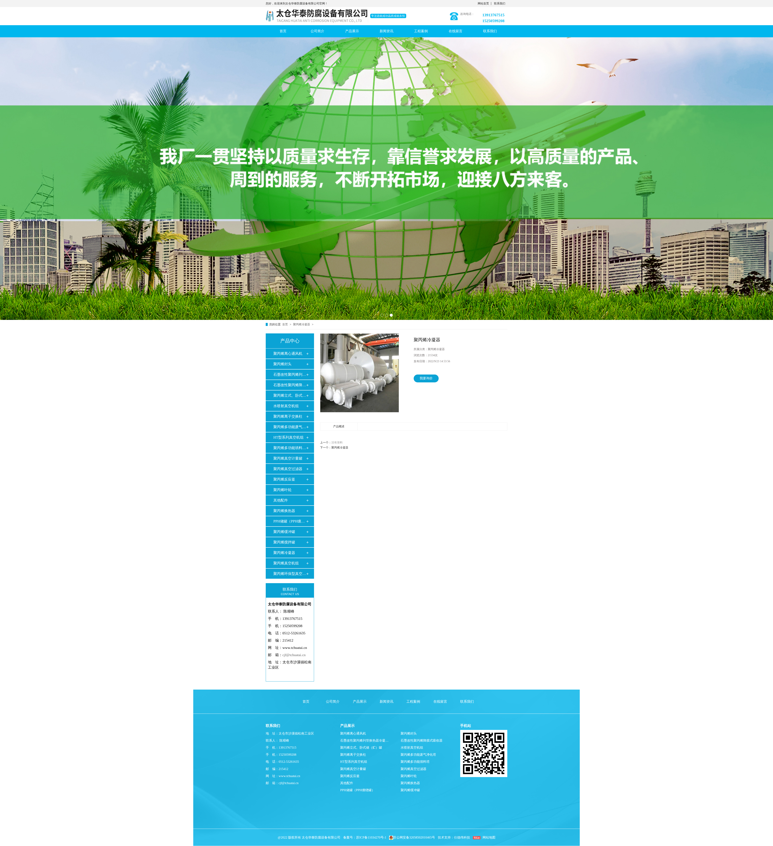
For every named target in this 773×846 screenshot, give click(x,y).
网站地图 (489, 837)
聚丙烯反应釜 (284, 479)
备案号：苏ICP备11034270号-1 (364, 837)
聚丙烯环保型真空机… (289, 574)
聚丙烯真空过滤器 (287, 469)
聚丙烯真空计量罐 (287, 458)
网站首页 (483, 3)
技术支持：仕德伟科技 (454, 837)
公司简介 (317, 31)
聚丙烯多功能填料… (289, 448)
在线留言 (455, 31)
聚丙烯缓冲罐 (284, 532)
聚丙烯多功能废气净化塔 (418, 754)
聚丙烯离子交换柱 (287, 416)
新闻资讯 (386, 31)
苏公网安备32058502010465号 (414, 837)
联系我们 (499, 3)
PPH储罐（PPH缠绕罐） (357, 790)
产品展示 (352, 31)
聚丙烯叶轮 (282, 490)
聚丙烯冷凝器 (302, 324)
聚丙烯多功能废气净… (289, 427)
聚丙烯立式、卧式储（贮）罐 (361, 747)
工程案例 (421, 31)
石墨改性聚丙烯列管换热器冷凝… (364, 740)
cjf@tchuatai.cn (294, 655)
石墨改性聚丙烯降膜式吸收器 (421, 740)
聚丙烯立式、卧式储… (289, 395)
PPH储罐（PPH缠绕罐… (289, 521)
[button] (381, 315)
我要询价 (426, 378)
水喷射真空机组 (286, 406)
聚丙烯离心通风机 (287, 354)
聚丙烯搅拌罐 (284, 542)
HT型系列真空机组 (288, 437)
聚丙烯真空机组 (286, 563)
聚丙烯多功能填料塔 (415, 761)
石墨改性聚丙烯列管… (289, 375)
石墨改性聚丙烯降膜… (289, 385)
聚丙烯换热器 (284, 511)
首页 (283, 31)
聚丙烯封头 (282, 364)
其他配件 (280, 500)
